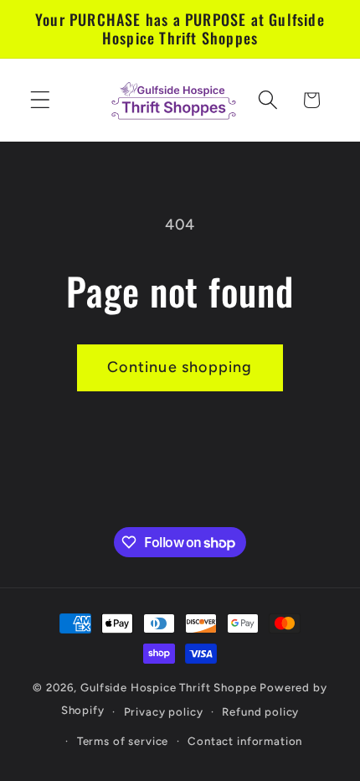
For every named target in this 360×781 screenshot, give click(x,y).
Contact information (245, 740)
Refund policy (260, 711)
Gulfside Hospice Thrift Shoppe (170, 687)
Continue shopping (179, 367)
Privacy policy (163, 711)
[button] (40, 100)
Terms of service (122, 740)
